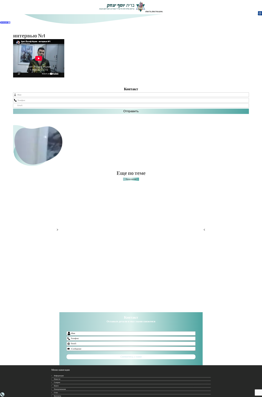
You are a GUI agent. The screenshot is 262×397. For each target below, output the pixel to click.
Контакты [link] (57, 394)
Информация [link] (59, 374)
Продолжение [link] (131, 179)
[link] (122, 7)
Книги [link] (56, 384)
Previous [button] (57, 230)
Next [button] (204, 230)
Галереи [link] (57, 380)
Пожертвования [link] (60, 387)
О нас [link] (56, 391)
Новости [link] (57, 377)
